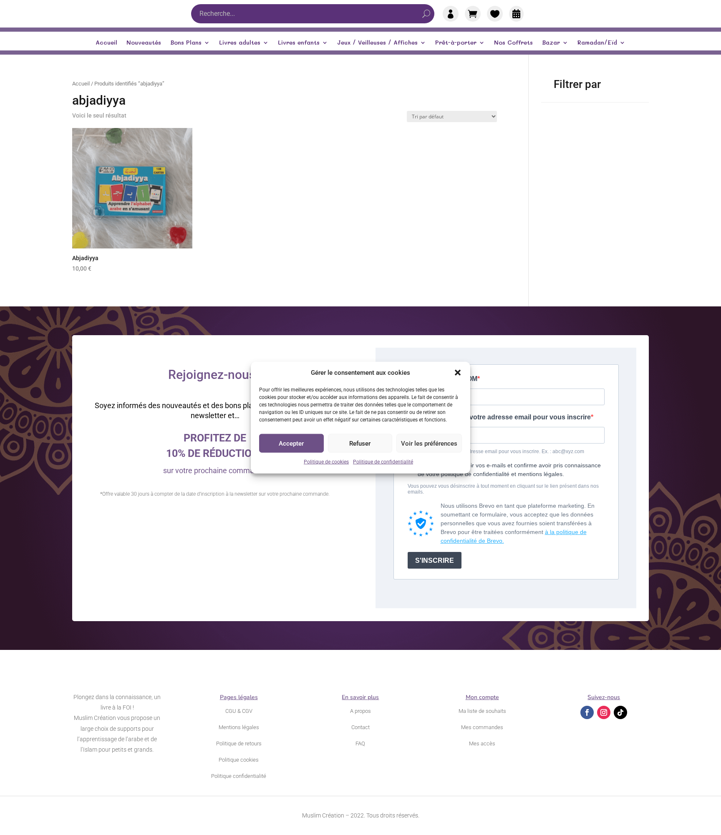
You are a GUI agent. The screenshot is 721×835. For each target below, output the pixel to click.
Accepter (291, 443)
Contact (360, 727)
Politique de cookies (326, 462)
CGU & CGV (238, 711)
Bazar (551, 43)
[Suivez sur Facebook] (587, 712)
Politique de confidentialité (383, 462)
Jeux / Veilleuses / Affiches (377, 43)
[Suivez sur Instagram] (603, 712)
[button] (458, 373)
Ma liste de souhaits (482, 711)
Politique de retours (239, 743)
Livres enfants (299, 43)
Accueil (106, 43)
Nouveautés (143, 43)
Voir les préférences (429, 443)
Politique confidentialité (238, 776)
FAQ (360, 743)
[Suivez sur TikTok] (620, 712)
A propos (360, 711)
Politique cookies (239, 760)
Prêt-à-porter (455, 43)
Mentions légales (239, 727)
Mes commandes (482, 727)
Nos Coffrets (513, 43)
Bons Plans (186, 43)
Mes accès (482, 743)
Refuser (360, 443)
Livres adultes (239, 43)
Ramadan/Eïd (597, 43)
